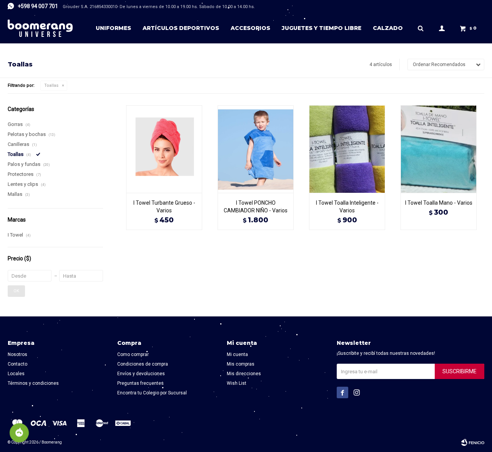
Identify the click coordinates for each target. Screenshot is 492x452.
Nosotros (17, 354)
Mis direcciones (244, 373)
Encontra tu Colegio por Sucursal (152, 393)
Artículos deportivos (181, 28)
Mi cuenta (237, 354)
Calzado (388, 28)
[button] (420, 28)
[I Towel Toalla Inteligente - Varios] (347, 149)
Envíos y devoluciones (141, 373)
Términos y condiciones (33, 383)
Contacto (17, 364)
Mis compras (240, 364)
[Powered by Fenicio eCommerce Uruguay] (472, 442)
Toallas (51, 85)
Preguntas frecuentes (140, 383)
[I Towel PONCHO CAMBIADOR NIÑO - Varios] (256, 149)
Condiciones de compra (142, 364)
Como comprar (133, 354)
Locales (16, 373)
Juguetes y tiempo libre (321, 28)
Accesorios (250, 28)
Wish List (236, 383)
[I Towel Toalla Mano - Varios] (439, 149)
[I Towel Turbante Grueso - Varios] (164, 149)
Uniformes (113, 28)
